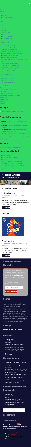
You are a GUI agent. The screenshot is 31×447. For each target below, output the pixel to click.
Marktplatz (3, 101)
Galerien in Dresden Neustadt (10, 57)
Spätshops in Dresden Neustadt (10, 65)
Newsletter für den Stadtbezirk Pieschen (14, 344)
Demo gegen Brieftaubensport (12, 369)
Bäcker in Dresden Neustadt (9, 49)
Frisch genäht (8, 241)
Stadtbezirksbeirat (7, 17)
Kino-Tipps (5, 30)
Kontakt (2, 88)
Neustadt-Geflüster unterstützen (8, 86)
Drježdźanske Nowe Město (9, 82)
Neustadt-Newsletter (7, 167)
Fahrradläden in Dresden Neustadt (11, 51)
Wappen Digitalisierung (10, 340)
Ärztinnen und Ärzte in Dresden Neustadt (13, 48)
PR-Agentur (8, 342)
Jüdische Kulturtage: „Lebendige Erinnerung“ (15, 362)
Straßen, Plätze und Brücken (9, 71)
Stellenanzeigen (4, 99)
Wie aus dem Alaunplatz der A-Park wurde (15, 365)
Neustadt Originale (7, 36)
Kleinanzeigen (3, 97)
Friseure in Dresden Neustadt (10, 55)
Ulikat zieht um (8, 193)
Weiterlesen (6, 207)
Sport (3, 27)
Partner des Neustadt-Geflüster (8, 89)
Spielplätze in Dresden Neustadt (10, 67)
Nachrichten (21, 195)
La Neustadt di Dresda (8, 80)
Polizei (4, 15)
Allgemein (2, 103)
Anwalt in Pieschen (9, 339)
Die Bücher (3, 91)
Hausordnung (6, 155)
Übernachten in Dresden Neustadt (11, 69)
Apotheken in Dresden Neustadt (10, 46)
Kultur (4, 25)
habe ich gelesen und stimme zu (14, 284)
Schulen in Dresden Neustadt (10, 63)
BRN (3, 34)
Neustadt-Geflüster (11, 175)
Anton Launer (14, 195)
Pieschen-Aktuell (18, 351)
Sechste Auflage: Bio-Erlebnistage (13, 374)
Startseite (2, 10)
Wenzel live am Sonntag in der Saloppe (14, 377)
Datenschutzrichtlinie (17, 275)
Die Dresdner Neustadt (6, 74)
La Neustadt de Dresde (8, 78)
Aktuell (2, 12)
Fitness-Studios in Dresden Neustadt (12, 53)
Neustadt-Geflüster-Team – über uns (12, 161)
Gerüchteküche (6, 29)
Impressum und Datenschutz (10, 157)
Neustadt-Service (4, 42)
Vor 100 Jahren (6, 32)
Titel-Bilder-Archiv (7, 38)
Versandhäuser (8, 346)
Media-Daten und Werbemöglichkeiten (12, 163)
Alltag (1, 21)
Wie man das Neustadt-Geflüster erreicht (10, 95)
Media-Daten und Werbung (7, 93)
